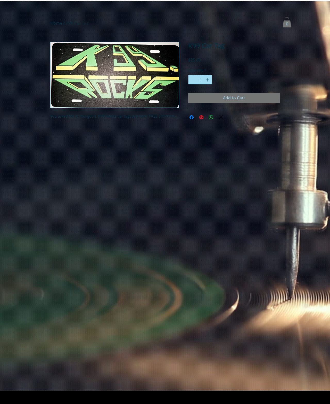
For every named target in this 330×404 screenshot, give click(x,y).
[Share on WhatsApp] (211, 117)
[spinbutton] (200, 79)
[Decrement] (192, 79)
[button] (287, 22)
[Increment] (208, 79)
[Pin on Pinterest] (201, 117)
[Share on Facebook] (191, 117)
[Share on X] (221, 117)
